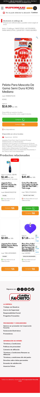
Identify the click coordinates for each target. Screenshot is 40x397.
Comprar (18, 119)
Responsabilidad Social (12, 313)
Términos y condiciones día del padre (17, 357)
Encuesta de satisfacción (12, 363)
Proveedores (8, 334)
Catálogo (10, 28)
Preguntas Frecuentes (11, 316)
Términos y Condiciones (12, 344)
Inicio (4, 28)
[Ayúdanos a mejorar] (37, 238)
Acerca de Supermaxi (11, 310)
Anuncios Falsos (9, 366)
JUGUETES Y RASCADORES (27, 30)
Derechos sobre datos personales (15, 360)
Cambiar (34, 13)
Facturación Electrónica (12, 331)
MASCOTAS (20, 28)
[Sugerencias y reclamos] (37, 249)
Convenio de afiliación (11, 349)
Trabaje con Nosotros (11, 307)
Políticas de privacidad (11, 346)
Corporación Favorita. (31, 379)
